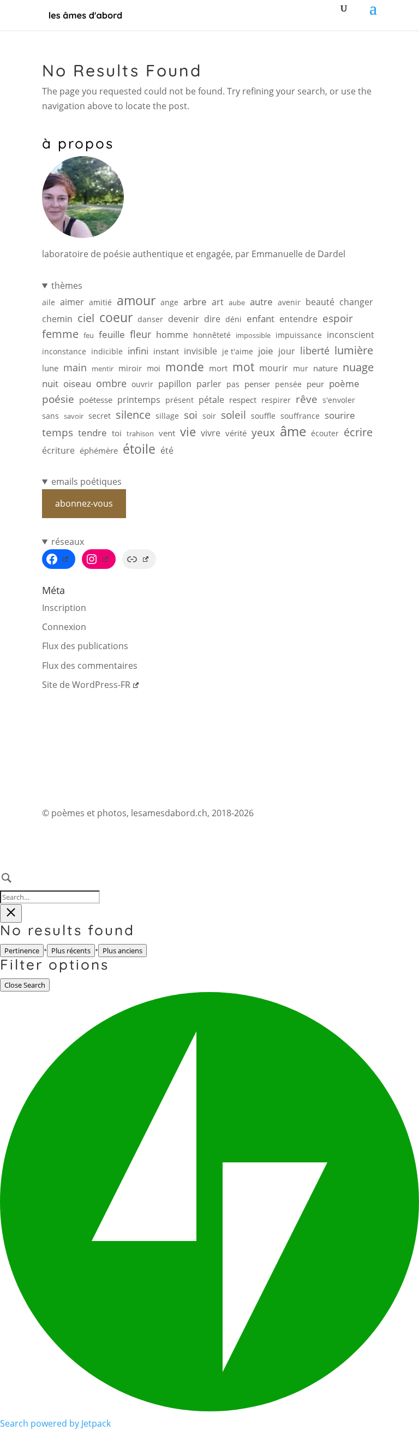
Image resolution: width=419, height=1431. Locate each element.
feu (88, 335)
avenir (289, 302)
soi (190, 414)
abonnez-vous (84, 503)
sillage (167, 416)
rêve (307, 398)
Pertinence (21, 950)
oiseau (77, 383)
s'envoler (338, 400)
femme (60, 333)
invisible (200, 351)
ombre (111, 383)
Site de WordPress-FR (86, 685)
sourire (340, 415)
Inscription (64, 608)
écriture (58, 450)
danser (150, 319)
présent (179, 400)
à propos (78, 143)
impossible (253, 335)
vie (188, 431)
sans (50, 416)
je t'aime (237, 351)
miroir (130, 368)
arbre (195, 301)
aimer (72, 302)
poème (344, 383)
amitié (100, 302)
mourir (273, 368)
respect (242, 399)
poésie (58, 398)
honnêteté (212, 335)
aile (48, 302)
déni (233, 319)
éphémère (99, 450)
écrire (358, 432)
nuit (50, 383)
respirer (276, 400)
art (218, 302)
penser (257, 383)
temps (57, 432)
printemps (138, 400)
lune (50, 368)
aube (237, 302)
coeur (116, 317)
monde (184, 366)
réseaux (67, 542)
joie (265, 351)
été (166, 450)
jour (286, 351)
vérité (236, 432)
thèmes (66, 286)
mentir (102, 368)
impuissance (299, 335)
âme (293, 431)
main (75, 367)
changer (356, 302)
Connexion (64, 627)
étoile (139, 449)
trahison (140, 433)
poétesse (95, 399)
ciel (85, 318)
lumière (353, 350)
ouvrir (142, 384)
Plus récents (71, 950)
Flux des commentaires (89, 666)
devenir (183, 319)
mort (218, 368)
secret (99, 416)
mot (243, 367)
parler (209, 384)
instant (166, 351)
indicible (107, 351)
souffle (263, 416)
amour (136, 300)
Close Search (24, 985)
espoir (337, 318)
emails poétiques (86, 482)
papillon (174, 384)
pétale (211, 400)
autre (261, 301)
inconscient (350, 335)
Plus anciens (122, 950)
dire (212, 319)
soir (209, 416)
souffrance (300, 416)
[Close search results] (11, 913)
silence (133, 414)
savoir (73, 416)
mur (300, 368)
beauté (320, 302)
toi (117, 432)
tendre (92, 432)
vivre (210, 433)
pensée (288, 384)
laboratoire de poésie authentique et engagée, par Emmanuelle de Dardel (193, 254)
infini (138, 351)
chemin (57, 319)
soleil (233, 415)
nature (325, 368)
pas (233, 384)
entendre (298, 319)
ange (169, 302)
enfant (260, 318)
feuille (112, 334)
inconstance (64, 351)
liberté (315, 350)
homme (172, 335)
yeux (263, 432)
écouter (325, 433)
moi (153, 368)
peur (315, 384)
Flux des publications (85, 646)
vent (167, 433)
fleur (140, 334)
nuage (358, 367)
